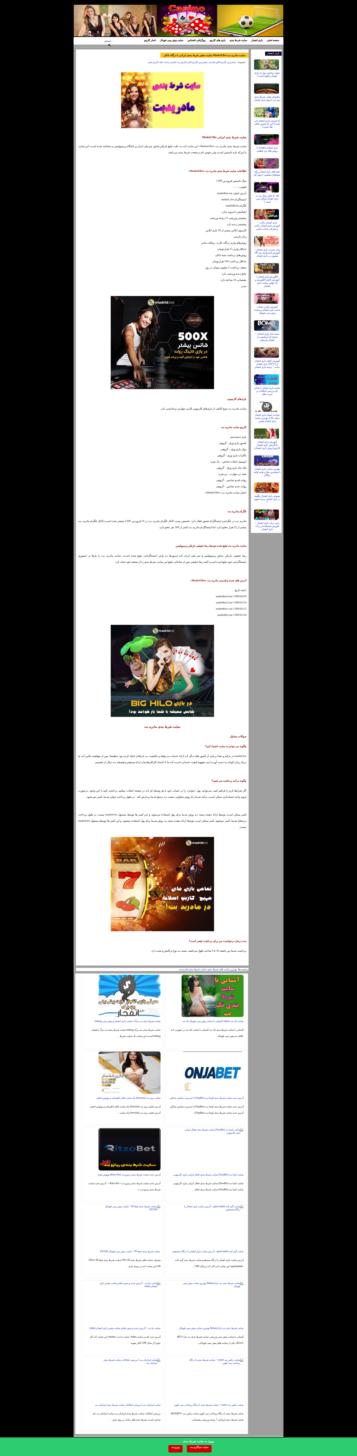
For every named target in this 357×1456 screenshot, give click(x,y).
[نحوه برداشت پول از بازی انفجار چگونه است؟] (267, 64)
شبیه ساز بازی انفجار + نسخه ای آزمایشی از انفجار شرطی (267, 336)
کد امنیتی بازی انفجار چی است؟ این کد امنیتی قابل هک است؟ (267, 123)
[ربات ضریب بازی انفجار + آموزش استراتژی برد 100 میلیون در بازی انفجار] (267, 240)
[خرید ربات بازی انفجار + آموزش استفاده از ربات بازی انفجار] (267, 514)
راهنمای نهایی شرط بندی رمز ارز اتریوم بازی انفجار (267, 98)
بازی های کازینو (217, 40)
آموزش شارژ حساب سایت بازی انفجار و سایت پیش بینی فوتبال (267, 309)
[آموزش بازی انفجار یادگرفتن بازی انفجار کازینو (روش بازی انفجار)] (267, 433)
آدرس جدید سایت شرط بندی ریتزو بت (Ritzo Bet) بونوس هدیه (129, 1174)
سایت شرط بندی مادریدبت (192, 969)
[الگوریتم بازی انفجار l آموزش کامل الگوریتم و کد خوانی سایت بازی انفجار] (267, 267)
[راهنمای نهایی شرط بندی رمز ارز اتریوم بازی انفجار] (267, 87)
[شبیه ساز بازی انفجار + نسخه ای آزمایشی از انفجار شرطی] (267, 324)
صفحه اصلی (273, 40)
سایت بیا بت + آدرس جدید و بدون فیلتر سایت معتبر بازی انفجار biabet (125, 1328)
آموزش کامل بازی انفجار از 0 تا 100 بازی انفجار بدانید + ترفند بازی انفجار (267, 363)
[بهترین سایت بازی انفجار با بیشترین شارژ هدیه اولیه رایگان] (267, 460)
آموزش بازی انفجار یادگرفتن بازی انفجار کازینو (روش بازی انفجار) (267, 445)
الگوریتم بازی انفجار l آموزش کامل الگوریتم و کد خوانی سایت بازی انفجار (267, 281)
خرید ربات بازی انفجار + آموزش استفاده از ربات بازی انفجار (267, 526)
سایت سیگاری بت (199, 1447)
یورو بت (175, 1447)
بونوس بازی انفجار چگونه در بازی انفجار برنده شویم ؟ (267, 499)
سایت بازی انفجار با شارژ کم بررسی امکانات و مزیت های (267, 390)
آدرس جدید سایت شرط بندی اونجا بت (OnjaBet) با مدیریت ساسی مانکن (207, 1097)
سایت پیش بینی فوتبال (171, 40)
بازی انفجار (257, 40)
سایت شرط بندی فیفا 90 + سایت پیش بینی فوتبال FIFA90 (130, 1251)
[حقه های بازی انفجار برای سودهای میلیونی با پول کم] (267, 162)
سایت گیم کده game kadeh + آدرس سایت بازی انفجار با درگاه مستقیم (208, 1251)
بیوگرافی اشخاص (196, 40)
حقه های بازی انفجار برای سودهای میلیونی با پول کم (267, 173)
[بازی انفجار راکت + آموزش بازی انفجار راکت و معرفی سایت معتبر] (267, 213)
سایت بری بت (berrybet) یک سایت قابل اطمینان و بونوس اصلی (128, 1097)
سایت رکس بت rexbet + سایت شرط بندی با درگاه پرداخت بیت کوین (209, 1404)
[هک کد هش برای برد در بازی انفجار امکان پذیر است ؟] (267, 186)
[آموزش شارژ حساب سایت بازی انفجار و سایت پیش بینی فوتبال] (267, 297)
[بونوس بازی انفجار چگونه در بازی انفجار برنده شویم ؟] (267, 487)
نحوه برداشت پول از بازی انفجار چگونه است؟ (267, 74)
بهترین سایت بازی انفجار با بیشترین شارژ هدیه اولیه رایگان (267, 472)
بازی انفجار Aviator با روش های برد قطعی (267, 149)
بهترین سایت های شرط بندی (222, 969)
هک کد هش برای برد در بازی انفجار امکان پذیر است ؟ (267, 198)
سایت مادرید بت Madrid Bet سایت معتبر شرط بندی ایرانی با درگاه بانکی (204, 55)
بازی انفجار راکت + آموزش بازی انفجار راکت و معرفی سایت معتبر (267, 225)
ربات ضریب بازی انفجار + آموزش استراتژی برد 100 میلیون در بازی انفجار (267, 252)
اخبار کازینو (150, 40)
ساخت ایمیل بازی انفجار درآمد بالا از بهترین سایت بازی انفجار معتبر (267, 417)
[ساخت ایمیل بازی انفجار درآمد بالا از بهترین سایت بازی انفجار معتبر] (267, 406)
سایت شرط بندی (238, 40)
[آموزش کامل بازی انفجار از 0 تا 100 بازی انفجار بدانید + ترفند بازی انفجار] (267, 352)
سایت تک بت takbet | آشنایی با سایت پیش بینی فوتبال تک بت (213, 1021)
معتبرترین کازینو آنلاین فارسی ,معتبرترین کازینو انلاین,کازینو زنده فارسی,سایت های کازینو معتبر (192, 62)
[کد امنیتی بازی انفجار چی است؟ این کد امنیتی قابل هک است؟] (267, 111)
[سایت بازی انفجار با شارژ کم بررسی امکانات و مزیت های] (267, 379)
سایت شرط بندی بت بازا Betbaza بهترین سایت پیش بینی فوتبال (211, 1328)
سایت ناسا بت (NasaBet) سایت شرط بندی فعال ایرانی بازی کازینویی (208, 1174)
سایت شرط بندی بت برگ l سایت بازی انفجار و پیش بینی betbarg (128, 1021)
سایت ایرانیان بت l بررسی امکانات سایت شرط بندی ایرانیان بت (128, 1404)
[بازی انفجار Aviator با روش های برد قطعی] (267, 138)
